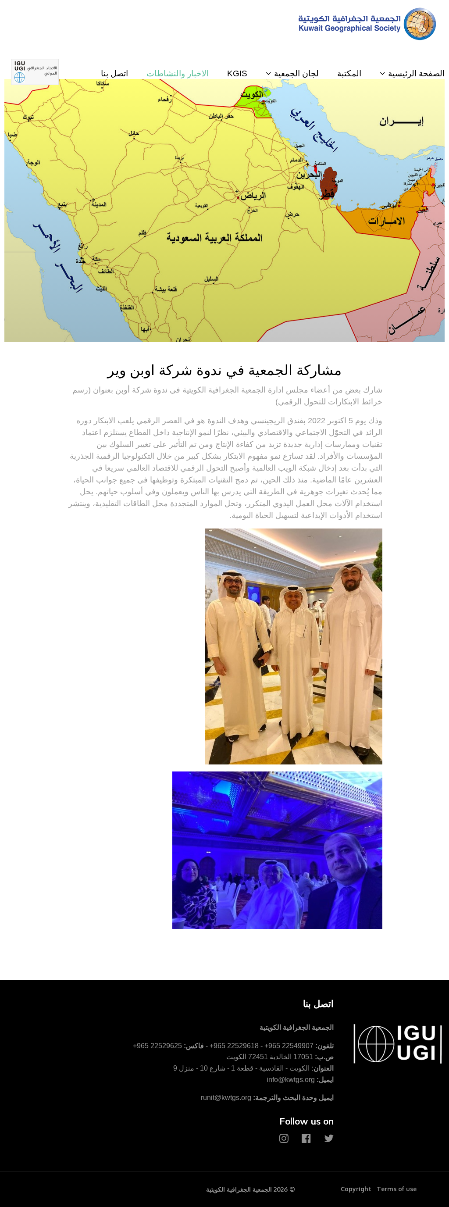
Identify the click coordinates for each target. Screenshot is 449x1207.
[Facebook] (306, 1138)
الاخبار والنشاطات (177, 73)
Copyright (356, 1189)
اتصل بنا (114, 73)
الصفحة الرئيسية (416, 73)
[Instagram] (284, 1138)
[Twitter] (329, 1138)
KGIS (237, 73)
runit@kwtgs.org (226, 1097)
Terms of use (397, 1189)
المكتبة (349, 73)
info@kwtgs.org (291, 1079)
